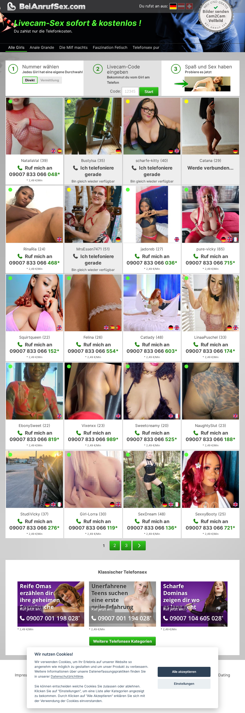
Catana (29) (210, 160)
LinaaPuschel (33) (210, 337)
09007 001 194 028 (124, 618)
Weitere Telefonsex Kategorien (122, 641)
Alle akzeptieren (184, 672)
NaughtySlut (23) (210, 425)
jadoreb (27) (152, 249)
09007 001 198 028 (53, 618)
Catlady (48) (151, 337)
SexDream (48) (152, 514)
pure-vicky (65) (210, 249)
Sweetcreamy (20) (152, 425)
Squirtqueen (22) (34, 337)
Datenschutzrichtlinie (67, 676)
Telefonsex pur (146, 47)
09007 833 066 (34, 174)
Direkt (30, 80)
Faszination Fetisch (110, 47)
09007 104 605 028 (196, 618)
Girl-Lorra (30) (93, 514)
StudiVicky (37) (34, 514)
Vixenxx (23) (93, 425)
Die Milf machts (73, 47)
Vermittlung (49, 80)
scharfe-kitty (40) (152, 160)
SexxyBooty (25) (210, 514)
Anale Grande (42, 47)
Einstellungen (184, 683)
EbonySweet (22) (34, 425)
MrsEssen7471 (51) (93, 249)
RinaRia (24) (34, 249)
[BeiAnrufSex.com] (122, 6)
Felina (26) (93, 337)
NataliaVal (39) (34, 160)
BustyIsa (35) (93, 160)
